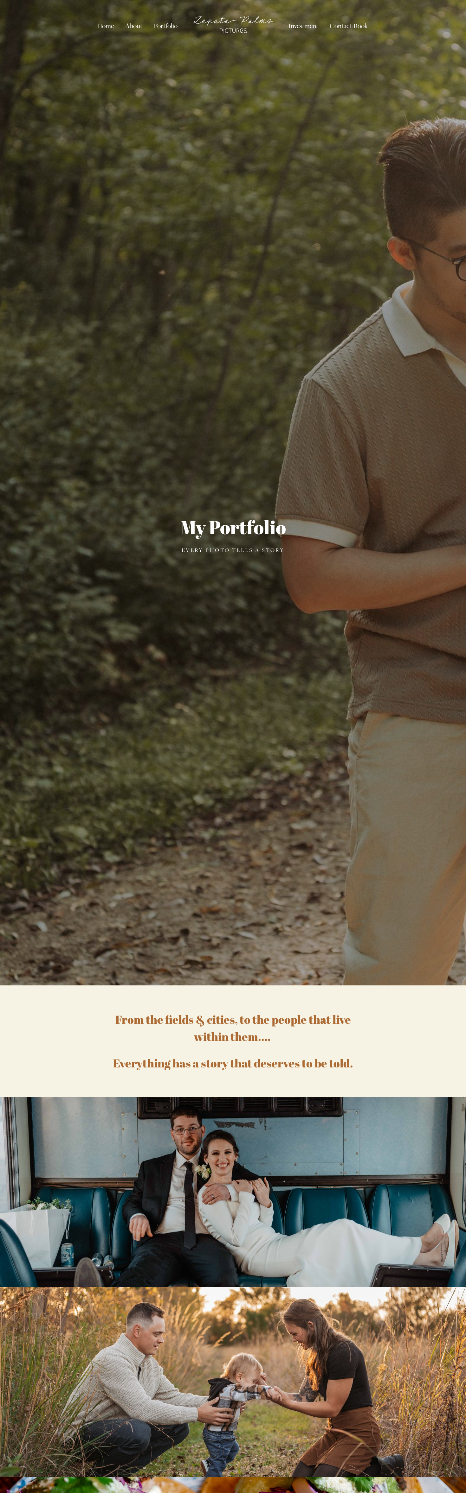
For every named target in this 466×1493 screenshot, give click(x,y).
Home (105, 25)
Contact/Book (349, 25)
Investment (303, 25)
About (133, 25)
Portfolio (166, 25)
